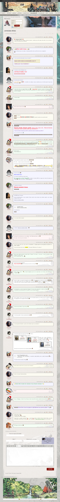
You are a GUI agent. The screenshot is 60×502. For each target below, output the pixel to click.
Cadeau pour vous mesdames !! (21, 63)
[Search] (57, 1)
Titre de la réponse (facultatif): (15, 433)
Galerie (51, 13)
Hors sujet (12, 16)
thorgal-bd (9, 43)
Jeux (47, 13)
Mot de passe (12, 23)
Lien (46, 46)
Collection (26, 13)
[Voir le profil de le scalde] (8, 91)
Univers (9, 13)
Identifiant (13, 20)
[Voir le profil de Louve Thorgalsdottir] (9, 264)
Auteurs (19, 13)
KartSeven (9, 110)
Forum (9, 16)
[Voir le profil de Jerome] (9, 82)
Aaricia (49, 441)
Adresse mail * (31, 439)
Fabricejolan (9, 369)
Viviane (9, 428)
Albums (14, 13)
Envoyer (50, 469)
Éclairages (41, 13)
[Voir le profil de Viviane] (9, 427)
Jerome (9, 83)
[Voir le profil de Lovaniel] (9, 72)
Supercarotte (9, 394)
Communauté (33, 13)
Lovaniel (8, 73)
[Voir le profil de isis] (9, 162)
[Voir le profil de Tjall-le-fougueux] (9, 99)
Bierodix (8, 60)
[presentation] (7, 446)
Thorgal (45, 441)
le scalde (9, 92)
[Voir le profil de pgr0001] (9, 51)
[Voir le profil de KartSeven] (9, 109)
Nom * (14, 439)
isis (9, 163)
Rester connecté (15, 27)
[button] (8, 446)
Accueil (5, 16)
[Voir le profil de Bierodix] (9, 59)
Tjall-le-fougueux (9, 101)
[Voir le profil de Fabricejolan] (9, 368)
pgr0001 (9, 52)
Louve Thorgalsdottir (9, 266)
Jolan (47, 442)
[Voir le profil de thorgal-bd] (9, 41)
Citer (50, 46)
